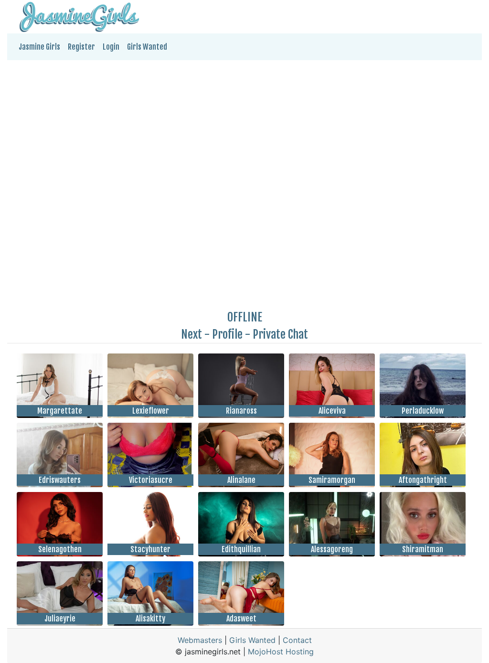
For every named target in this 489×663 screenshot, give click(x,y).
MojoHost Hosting (281, 651)
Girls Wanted (147, 47)
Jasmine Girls (39, 47)
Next (191, 334)
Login (111, 47)
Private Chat (280, 334)
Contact (297, 640)
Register (81, 47)
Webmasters (200, 640)
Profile (227, 334)
